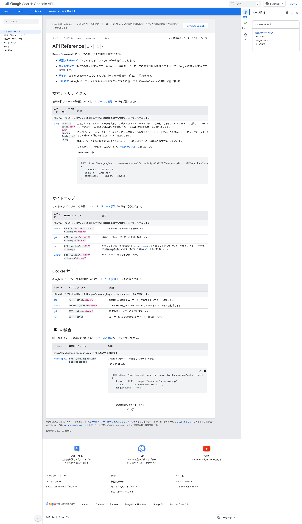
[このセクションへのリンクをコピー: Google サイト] (81, 271)
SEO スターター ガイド (122, 491)
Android (85, 504)
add (55, 300)
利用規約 (50, 517)
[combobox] (245, 4)
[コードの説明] (199, 370)
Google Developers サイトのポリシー (81, 425)
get (55, 237)
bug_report (287, 13)
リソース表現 (108, 206)
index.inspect (60, 358)
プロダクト (68, 38)
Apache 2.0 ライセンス (186, 422)
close (297, 13)
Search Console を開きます (61, 11)
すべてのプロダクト (179, 504)
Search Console (184, 481)
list (55, 246)
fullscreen (292, 13)
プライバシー (64, 517)
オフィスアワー (54, 481)
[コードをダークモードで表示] (204, 370)
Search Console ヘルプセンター (62, 486)
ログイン (293, 4)
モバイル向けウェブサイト (124, 486)
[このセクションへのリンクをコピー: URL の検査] (75, 330)
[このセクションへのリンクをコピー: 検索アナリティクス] (90, 94)
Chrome (100, 504)
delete (57, 228)
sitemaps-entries (141, 246)
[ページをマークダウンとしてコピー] (98, 46)
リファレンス (35, 11)
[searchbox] (21, 21)
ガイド (19, 11)
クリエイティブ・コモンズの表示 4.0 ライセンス (113, 422)
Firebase (114, 504)
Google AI (158, 504)
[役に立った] (201, 38)
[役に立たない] (206, 38)
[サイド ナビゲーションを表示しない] (38, 518)
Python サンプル (127, 147)
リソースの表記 (103, 101)
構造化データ (117, 481)
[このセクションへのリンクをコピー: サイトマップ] (79, 199)
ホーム (7, 11)
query (56, 123)
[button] (20, 39)
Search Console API (37, 4)
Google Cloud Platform (136, 504)
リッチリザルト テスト (187, 486)
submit (57, 255)
